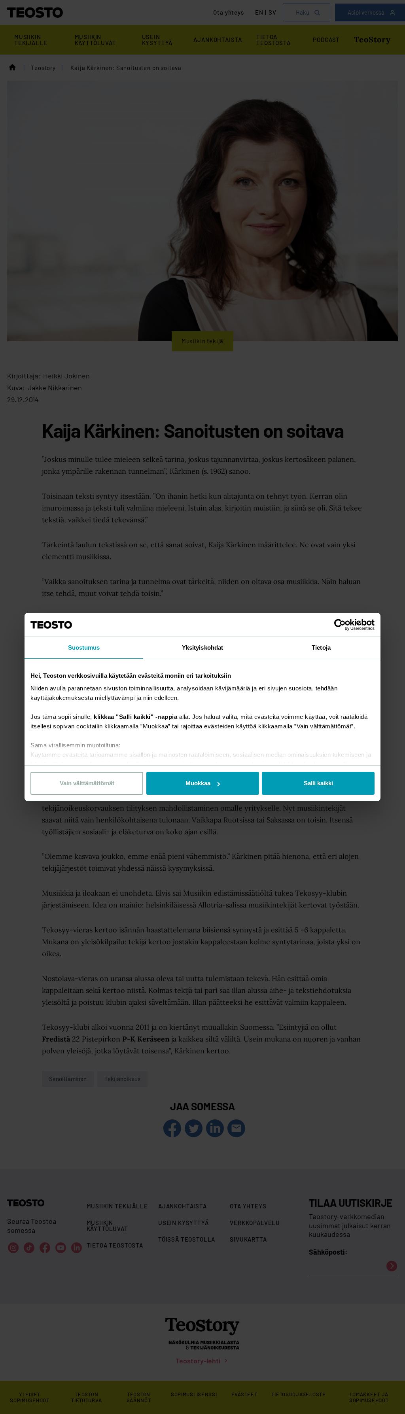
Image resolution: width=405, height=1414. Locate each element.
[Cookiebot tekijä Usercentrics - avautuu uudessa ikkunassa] (340, 625)
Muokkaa (197, 783)
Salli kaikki (318, 783)
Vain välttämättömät (87, 783)
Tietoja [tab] (321, 647)
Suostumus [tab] (84, 647)
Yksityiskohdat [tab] (202, 647)
